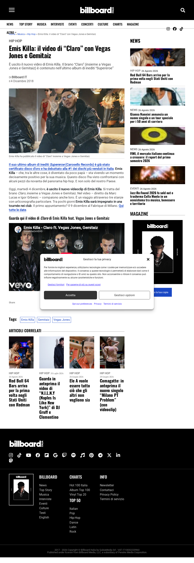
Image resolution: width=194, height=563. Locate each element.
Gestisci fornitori (56, 284)
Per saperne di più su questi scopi (83, 284)
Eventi (73, 24)
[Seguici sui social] (168, 28)
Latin (73, 527)
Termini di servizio (112, 499)
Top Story (25, 24)
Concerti (87, 24)
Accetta (70, 295)
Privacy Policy (109, 494)
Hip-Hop (75, 518)
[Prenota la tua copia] (157, 252)
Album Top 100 (80, 490)
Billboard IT (19, 77)
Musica (41, 24)
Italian (74, 508)
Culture (103, 24)
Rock (73, 531)
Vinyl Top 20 (78, 494)
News (10, 24)
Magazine (133, 24)
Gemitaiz (43, 319)
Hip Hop (15, 41)
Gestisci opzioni (124, 295)
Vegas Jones (61, 319)
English (44, 517)
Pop (72, 513)
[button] (148, 259)
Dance (74, 522)
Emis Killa (27, 319)
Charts (117, 24)
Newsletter (107, 485)
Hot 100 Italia (79, 485)
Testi (42, 512)
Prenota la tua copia (157, 292)
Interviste (57, 24)
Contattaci (107, 490)
